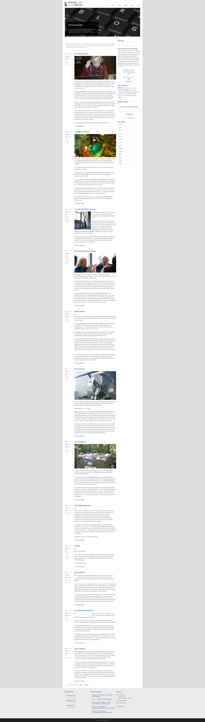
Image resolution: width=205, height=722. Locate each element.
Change (69, 316)
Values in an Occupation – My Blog (102, 695)
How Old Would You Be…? (84, 611)
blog (126, 5)
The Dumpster (80, 442)
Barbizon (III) (71, 700)
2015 (120, 130)
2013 (120, 136)
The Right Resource (82, 505)
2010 (120, 145)
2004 (120, 163)
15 (70, 56)
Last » (86, 685)
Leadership (67, 142)
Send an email (122, 700)
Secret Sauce (79, 369)
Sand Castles (79, 311)
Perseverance (68, 514)
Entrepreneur (67, 219)
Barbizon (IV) (71, 695)
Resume (120, 95)
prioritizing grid (96, 696)
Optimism (67, 379)
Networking (67, 582)
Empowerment (68, 581)
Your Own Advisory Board (85, 251)
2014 (120, 133)
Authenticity (67, 216)
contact (137, 5)
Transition (67, 64)
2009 (120, 148)
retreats (113, 5)
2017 (120, 125)
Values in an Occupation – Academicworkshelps (99, 707)
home (107, 5)
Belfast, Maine (78, 408)
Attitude (69, 58)
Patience (71, 512)
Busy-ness (134, 88)
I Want (77, 546)
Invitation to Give (81, 132)
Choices (66, 60)
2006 (120, 157)
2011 (120, 142)
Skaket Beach (102, 316)
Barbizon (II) (71, 705)
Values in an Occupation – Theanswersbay (99, 711)
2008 (120, 151)
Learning (66, 512)
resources (119, 5)
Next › (81, 685)
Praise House (79, 572)
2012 (120, 139)
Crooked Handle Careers (84, 209)
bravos (131, 5)
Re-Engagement (81, 54)
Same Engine (79, 649)
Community (67, 257)
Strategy (66, 263)
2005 (120, 160)
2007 (120, 154)
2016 (120, 127)
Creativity (67, 62)
